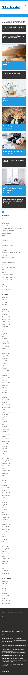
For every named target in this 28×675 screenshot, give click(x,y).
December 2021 (6, 434)
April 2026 (4, 307)
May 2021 (4, 451)
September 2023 (6, 382)
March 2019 (5, 514)
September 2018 (6, 529)
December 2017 (6, 551)
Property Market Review (8, 260)
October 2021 (5, 439)
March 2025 (5, 338)
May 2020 (4, 480)
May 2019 (4, 509)
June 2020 (4, 478)
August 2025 (5, 326)
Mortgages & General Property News (11, 252)
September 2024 (6, 353)
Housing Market (6, 238)
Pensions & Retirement (8, 257)
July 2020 (4, 475)
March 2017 (5, 571)
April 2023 (4, 395)
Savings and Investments (8, 277)
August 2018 (5, 531)
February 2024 (5, 370)
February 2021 (5, 458)
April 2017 (4, 568)
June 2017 (4, 566)
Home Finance (5, 235)
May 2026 (4, 304)
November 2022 (6, 407)
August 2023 (5, 385)
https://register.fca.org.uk (20, 640)
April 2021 (4, 453)
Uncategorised (5, 282)
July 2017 (4, 563)
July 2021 (4, 446)
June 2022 (4, 419)
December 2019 (6, 492)
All (2, 218)
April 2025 (4, 336)
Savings (4, 272)
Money (3, 247)
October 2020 (5, 468)
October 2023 (5, 380)
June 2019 (4, 507)
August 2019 (5, 502)
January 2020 (5, 490)
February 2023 (5, 399)
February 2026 (5, 312)
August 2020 (5, 473)
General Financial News (8, 230)
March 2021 (5, 456)
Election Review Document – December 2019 (13, 228)
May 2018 (4, 539)
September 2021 (6, 441)
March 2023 (5, 397)
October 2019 (5, 497)
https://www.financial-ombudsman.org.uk (16, 660)
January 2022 (5, 431)
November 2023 (6, 377)
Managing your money (7, 245)
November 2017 (6, 553)
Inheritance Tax (6, 240)
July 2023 (4, 387)
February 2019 (5, 517)
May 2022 (4, 421)
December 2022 (6, 404)
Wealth (3, 284)
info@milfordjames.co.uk (8, 616)
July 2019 (4, 505)
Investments (5, 243)
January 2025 (5, 343)
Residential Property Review (9, 267)
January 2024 (5, 373)
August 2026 (5, 297)
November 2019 (6, 495)
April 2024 (4, 365)
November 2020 (6, 465)
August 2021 (5, 443)
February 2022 (5, 429)
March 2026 (5, 309)
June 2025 (4, 331)
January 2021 (5, 461)
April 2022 (4, 424)
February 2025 (5, 341)
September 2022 (6, 412)
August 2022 (5, 414)
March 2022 (5, 426)
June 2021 (4, 448)
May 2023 (4, 392)
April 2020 (4, 483)
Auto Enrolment (6, 221)
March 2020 (5, 485)
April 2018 (4, 541)
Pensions (4, 255)
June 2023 (4, 390)
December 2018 (6, 522)
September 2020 (6, 470)
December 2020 (6, 463)
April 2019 (4, 512)
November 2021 (6, 436)
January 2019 (5, 519)
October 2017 (5, 556)
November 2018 (6, 524)
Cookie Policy (9, 665)
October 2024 (5, 351)
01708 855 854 (6, 615)
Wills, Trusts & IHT (6, 289)
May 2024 (4, 363)
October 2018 (5, 527)
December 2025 (6, 316)
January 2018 (5, 549)
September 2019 (6, 500)
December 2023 (6, 375)
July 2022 (4, 417)
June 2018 (4, 536)
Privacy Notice (5, 671)
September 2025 (6, 324)
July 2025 (4, 329)
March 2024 (5, 368)
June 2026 (4, 302)
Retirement (4, 269)
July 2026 (4, 299)
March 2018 (5, 544)
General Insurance (6, 233)
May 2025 (4, 334)
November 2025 (6, 319)
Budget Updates (6, 223)
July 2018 (4, 534)
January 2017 (5, 573)
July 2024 (4, 358)
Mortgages (4, 250)
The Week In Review (7, 279)
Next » (10, 211)
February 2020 (5, 487)
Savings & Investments (7, 274)
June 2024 (4, 360)
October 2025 (5, 321)
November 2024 (6, 348)
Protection (4, 265)
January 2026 (5, 314)
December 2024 (6, 346)
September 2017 (6, 558)
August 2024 (5, 356)
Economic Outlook (6, 225)
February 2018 (5, 546)
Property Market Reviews (8, 262)
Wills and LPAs (6, 287)
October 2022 (5, 409)
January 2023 (5, 402)
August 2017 (5, 561)
